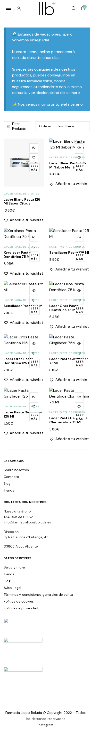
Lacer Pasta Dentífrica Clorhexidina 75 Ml (68, 420)
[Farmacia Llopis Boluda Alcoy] (45, 8)
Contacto (11, 476)
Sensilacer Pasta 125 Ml (69, 252)
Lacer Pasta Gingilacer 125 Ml (23, 414)
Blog (7, 483)
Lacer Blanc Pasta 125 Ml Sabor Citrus (22, 201)
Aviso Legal (12, 588)
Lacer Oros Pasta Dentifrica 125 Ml (18, 361)
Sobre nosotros (16, 470)
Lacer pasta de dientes (21, 193)
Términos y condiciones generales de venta (38, 594)
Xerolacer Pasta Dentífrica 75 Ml (17, 254)
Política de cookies (19, 601)
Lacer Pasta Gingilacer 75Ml (68, 361)
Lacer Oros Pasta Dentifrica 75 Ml (64, 308)
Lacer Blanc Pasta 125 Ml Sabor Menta (67, 165)
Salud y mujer (14, 567)
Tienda (9, 490)
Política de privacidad (21, 608)
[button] (33, 157)
